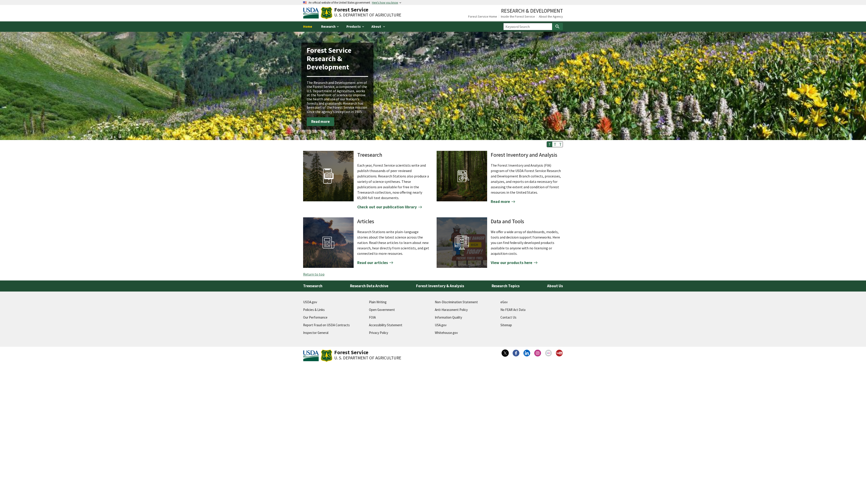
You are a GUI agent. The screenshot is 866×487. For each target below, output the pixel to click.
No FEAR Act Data (512, 310)
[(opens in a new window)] (505, 353)
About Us (555, 285)
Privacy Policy (378, 333)
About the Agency (551, 16)
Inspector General (315, 333)
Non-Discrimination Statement (456, 302)
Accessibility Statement (385, 325)
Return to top (314, 274)
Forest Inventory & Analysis (440, 285)
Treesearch (312, 285)
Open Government (382, 310)
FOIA (372, 317)
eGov (504, 302)
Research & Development (532, 10)
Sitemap (506, 325)
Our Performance (315, 317)
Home (307, 26)
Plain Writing (378, 302)
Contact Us (508, 317)
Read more (320, 121)
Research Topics (506, 285)
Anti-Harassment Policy (451, 310)
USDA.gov (310, 302)
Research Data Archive (369, 285)
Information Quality (448, 317)
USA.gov (441, 325)
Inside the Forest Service (518, 16)
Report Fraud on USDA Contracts (326, 325)
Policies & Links (314, 310)
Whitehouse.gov (446, 333)
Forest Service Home (482, 16)
